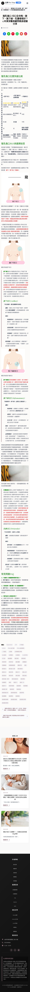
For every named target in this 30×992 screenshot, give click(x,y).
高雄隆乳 (4, 682)
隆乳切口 (4, 672)
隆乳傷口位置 (12, 668)
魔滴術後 (19, 689)
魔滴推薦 (25, 685)
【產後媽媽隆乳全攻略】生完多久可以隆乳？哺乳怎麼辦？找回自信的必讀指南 (15, 797)
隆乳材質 (11, 675)
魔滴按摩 (19, 685)
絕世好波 (11, 661)
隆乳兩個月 (20, 668)
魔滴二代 (22, 682)
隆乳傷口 (4, 668)
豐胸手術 (20, 665)
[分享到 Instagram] (25, 33)
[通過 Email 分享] (21, 33)
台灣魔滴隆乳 (15, 889)
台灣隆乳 (18, 655)
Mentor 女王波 (15, 919)
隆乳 (12, 60)
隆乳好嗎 (11, 672)
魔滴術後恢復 (14, 692)
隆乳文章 (7, 8)
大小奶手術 (24, 655)
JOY (16, 644)
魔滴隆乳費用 (5, 703)
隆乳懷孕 (4, 675)
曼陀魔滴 (23, 658)
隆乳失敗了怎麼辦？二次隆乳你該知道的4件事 (15, 833)
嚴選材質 (15, 868)
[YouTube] (18, 950)
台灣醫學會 (15, 893)
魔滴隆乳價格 (5, 699)
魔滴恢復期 (11, 685)
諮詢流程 (15, 872)
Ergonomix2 (9, 644)
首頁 (2, 8)
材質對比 (15, 927)
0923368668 (7, 942)
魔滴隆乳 (18, 696)
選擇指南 (15, 931)
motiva (3, 648)
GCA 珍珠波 (15, 923)
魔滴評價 (22, 692)
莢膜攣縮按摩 (12, 665)
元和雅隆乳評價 (18, 651)
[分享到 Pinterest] (12, 33)
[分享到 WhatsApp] (17, 33)
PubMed (15, 902)
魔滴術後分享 (5, 692)
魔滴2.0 (15, 682)
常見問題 (15, 880)
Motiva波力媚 (11, 648)
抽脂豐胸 (10, 658)
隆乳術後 (24, 675)
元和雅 (10, 651)
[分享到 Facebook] (4, 33)
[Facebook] (11, 950)
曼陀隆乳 (17, 658)
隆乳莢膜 (18, 675)
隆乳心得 (24, 672)
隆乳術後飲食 (15, 679)
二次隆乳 (4, 651)
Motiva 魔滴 (15, 915)
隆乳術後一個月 (5, 679)
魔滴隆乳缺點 (14, 699)
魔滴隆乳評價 (23, 699)
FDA (15, 897)
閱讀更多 (5, 768)
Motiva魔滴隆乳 (20, 648)
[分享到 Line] (8, 33)
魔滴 (10, 682)
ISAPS (15, 906)
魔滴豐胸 (4, 696)
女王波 (3, 658)
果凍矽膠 (4, 661)
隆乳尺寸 (18, 672)
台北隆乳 (4, 655)
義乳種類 (18, 661)
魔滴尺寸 (4, 685)
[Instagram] (15, 950)
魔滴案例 (12, 689)
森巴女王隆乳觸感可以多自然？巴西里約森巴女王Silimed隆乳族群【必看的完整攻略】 (15, 761)
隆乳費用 (23, 679)
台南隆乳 (11, 655)
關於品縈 (15, 864)
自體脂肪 (24, 661)
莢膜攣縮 (4, 665)
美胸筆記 (15, 876)
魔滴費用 (11, 696)
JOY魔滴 (21, 644)
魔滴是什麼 (4, 689)
